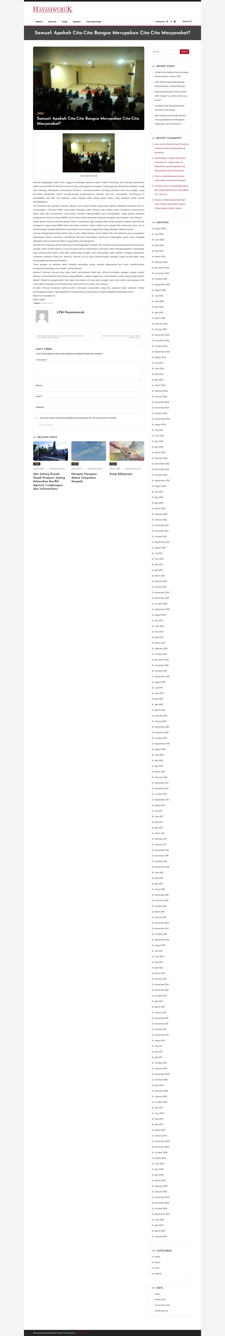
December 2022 (162, 463)
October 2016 (161, 861)
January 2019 (160, 721)
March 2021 (160, 575)
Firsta (157, 176)
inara (157, 144)
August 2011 (160, 1040)
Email (39, 396)
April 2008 (159, 1085)
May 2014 (159, 962)
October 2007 (161, 1102)
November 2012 (161, 990)
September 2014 (162, 939)
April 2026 (159, 251)
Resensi (76, 21)
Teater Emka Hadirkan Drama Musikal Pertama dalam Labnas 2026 (171, 74)
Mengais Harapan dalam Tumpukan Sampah (84, 478)
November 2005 (162, 1203)
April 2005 (159, 1225)
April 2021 (159, 570)
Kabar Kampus (47, 303)
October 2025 (161, 279)
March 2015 (160, 911)
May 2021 (159, 564)
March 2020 (160, 643)
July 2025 (159, 295)
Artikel (40, 113)
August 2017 (160, 805)
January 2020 (161, 654)
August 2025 (160, 290)
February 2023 (161, 458)
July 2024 (159, 363)
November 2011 (161, 1023)
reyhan (158, 200)
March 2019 (160, 710)
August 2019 (160, 682)
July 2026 (159, 234)
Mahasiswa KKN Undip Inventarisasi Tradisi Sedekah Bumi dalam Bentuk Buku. (60, 337)
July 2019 (159, 687)
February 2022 (161, 514)
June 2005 (159, 1219)
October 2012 (161, 995)
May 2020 (159, 631)
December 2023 (162, 402)
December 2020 (162, 592)
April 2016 (159, 883)
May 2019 (159, 699)
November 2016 (162, 855)
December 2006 (162, 1141)
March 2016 (160, 889)
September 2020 (162, 609)
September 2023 (162, 419)
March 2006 (160, 1180)
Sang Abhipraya (121, 474)
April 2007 (159, 1124)
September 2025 (162, 284)
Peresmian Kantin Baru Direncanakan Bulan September (121, 337)
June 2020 (159, 626)
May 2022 (159, 497)
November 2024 (162, 340)
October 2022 (161, 475)
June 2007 (159, 1113)
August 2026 (160, 228)
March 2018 (160, 771)
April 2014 (159, 967)
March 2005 (160, 1231)
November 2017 (162, 788)
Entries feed (160, 1299)
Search (186, 21)
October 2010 (161, 1063)
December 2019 (162, 659)
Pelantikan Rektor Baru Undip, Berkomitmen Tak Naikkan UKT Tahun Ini (172, 190)
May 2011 (158, 1051)
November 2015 (161, 900)
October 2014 (161, 934)
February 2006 (161, 1186)
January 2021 (160, 587)
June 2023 (159, 435)
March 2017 (160, 833)
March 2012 (160, 1007)
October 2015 (161, 906)
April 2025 (159, 312)
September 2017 (162, 799)
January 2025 (161, 329)
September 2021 (162, 542)
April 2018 (159, 766)
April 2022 (159, 503)
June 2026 (159, 239)
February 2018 (161, 777)
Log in (157, 1294)
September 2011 (162, 1035)
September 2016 (162, 867)
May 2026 (159, 245)
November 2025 (162, 273)
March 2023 (160, 452)
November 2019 (162, 665)
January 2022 (161, 519)
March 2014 (160, 973)
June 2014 (159, 956)
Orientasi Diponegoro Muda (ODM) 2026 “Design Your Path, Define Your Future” (171, 96)
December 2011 (161, 1018)
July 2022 (159, 491)
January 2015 (160, 917)
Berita (39, 21)
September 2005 (162, 1214)
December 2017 (162, 783)
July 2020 (159, 620)
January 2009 (161, 1068)
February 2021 (161, 581)
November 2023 (162, 407)
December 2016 (162, 850)
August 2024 (160, 357)
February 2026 (161, 262)
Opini (64, 21)
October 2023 (161, 413)
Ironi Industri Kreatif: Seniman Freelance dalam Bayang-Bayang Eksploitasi (172, 148)
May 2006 (159, 1169)
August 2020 (160, 615)
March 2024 (160, 385)
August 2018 (160, 749)
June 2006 (159, 1163)
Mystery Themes (82, 1333)
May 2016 (159, 878)
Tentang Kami (93, 21)
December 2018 (162, 727)
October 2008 (161, 1079)
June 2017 (159, 816)
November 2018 (162, 732)
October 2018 (161, 738)
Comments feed (162, 1305)
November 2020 (162, 598)
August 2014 (160, 945)
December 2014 (162, 923)
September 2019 (162, 676)
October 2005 (161, 1208)
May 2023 (159, 441)
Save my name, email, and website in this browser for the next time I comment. (78, 417)
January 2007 (161, 1135)
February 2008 (161, 1091)
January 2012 (160, 1012)
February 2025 (161, 323)
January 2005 (161, 1236)
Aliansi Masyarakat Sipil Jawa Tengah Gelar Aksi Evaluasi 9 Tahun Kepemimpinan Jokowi (170, 204)
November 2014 (162, 928)
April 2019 (159, 704)
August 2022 (160, 486)
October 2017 (161, 794)
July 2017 (159, 811)
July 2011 (158, 1046)
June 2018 (159, 755)
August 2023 (160, 424)
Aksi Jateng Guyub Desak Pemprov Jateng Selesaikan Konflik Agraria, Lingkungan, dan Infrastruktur (49, 481)
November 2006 (162, 1147)
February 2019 (161, 715)
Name (39, 385)
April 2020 (159, 637)
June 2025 (159, 301)
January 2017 (160, 844)
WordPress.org (161, 1310)
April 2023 (159, 447)
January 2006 (161, 1191)
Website (40, 407)
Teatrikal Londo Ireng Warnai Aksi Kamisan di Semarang (169, 107)
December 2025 (162, 267)
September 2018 (162, 743)
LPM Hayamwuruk (70, 312)
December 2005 (162, 1197)
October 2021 (161, 536)
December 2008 (162, 1074)
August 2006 (160, 1158)
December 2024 (162, 335)
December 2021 (162, 525)
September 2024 (162, 351)
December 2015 (162, 895)
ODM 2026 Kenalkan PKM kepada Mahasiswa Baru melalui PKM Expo (170, 84)
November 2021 (161, 531)
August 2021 (160, 547)
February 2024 (161, 391)
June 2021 (159, 559)
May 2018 (159, 760)
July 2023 (159, 430)
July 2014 (159, 951)
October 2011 (160, 1029)
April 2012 (159, 1001)
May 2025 (159, 307)
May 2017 (159, 822)
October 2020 (161, 603)
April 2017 (159, 827)
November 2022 (162, 469)
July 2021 (158, 553)
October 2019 (161, 671)
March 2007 (160, 1130)
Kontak (52, 21)
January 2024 (161, 396)
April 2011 (158, 1057)
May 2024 (159, 374)
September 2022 (162, 480)
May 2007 (159, 1119)
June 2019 (159, 693)
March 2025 (160, 318)
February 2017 (161, 839)
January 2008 (161, 1096)
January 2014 (161, 979)
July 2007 (159, 1107)
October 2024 (161, 346)
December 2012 (162, 984)
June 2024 (159, 368)
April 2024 (159, 379)
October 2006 (161, 1152)
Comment (41, 359)
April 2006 (159, 1175)
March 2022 (160, 508)
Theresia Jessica (162, 186)
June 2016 (159, 872)
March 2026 (160, 256)
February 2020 (161, 648)
